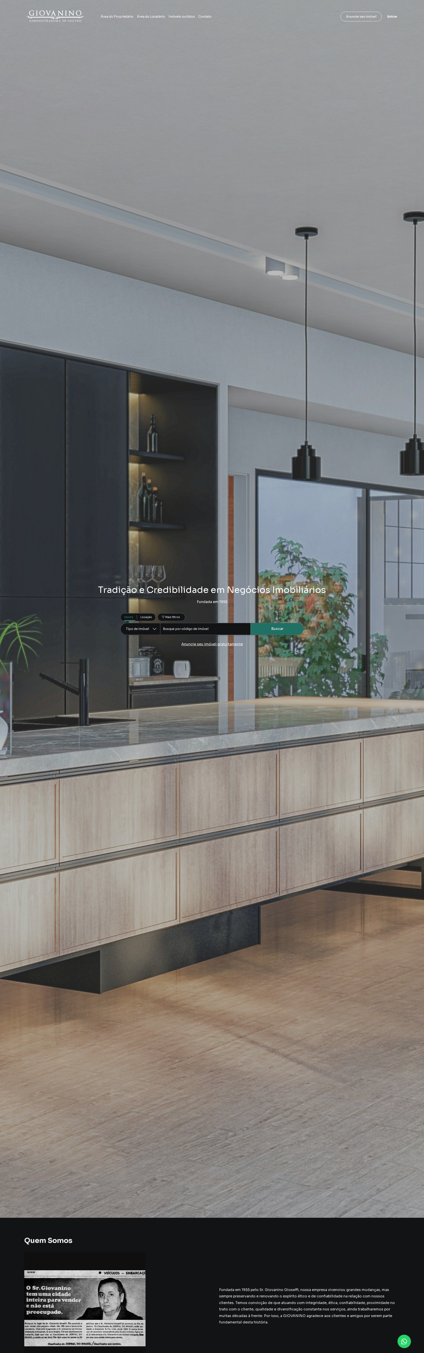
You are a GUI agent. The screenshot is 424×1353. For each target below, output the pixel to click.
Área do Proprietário (117, 17)
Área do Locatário (151, 17)
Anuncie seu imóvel (361, 17)
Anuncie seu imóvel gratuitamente (212, 644)
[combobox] (205, 629)
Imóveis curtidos (181, 17)
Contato (205, 17)
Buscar (277, 628)
